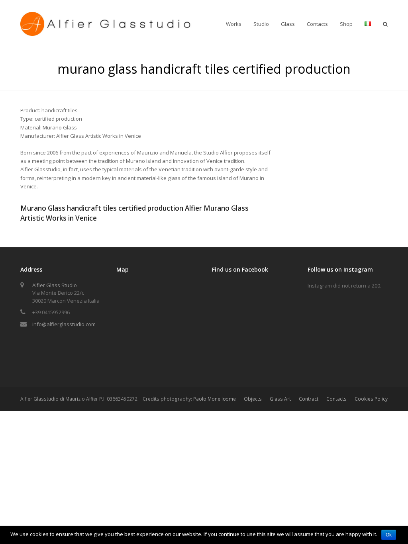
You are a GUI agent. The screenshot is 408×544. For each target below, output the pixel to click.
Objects (253, 398)
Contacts (336, 398)
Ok (389, 535)
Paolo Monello (209, 398)
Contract (308, 398)
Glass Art (280, 398)
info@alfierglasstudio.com (64, 324)
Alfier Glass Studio (54, 285)
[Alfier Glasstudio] (106, 23)
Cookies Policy (371, 398)
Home (229, 398)
